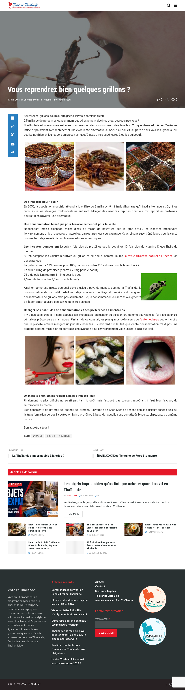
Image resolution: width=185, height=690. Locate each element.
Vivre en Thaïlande (31, 687)
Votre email (102, 618)
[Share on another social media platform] (13, 152)
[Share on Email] (13, 144)
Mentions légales (105, 591)
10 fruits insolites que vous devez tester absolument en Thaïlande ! (101, 545)
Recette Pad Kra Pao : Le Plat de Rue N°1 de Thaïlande (160, 526)
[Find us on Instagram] (170, 687)
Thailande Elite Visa (107, 595)
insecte (51, 436)
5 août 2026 (86, 496)
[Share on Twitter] (13, 135)
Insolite (37, 99)
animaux (37, 436)
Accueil (99, 581)
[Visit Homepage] (24, 5)
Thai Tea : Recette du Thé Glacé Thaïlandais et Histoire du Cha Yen (102, 527)
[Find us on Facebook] (166, 687)
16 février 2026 (155, 532)
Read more (75, 513)
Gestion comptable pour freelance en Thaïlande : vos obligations (68, 649)
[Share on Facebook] (13, 118)
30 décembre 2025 (97, 553)
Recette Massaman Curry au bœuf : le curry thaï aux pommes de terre (42, 527)
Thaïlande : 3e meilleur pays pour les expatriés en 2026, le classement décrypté (68, 635)
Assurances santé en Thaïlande (114, 600)
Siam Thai (72, 496)
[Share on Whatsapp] (13, 126)
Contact (100, 586)
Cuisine (27, 99)
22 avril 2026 (37, 535)
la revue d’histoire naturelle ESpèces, (149, 256)
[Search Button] (168, 5)
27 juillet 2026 (96, 535)
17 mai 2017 (14, 99)
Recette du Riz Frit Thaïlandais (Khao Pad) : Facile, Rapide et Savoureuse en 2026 (44, 545)
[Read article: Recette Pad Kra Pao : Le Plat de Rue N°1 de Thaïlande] (133, 529)
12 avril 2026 (37, 553)
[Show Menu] (175, 5)
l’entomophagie (149, 319)
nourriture (64, 436)
